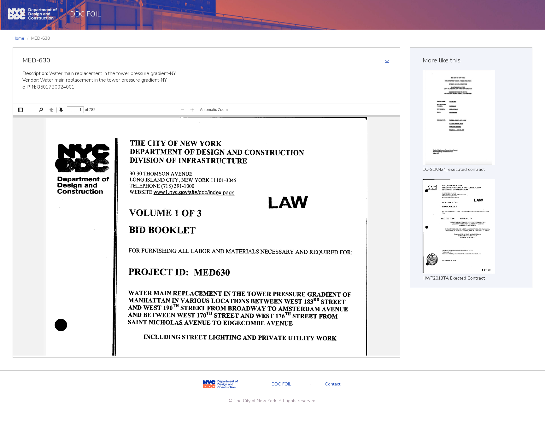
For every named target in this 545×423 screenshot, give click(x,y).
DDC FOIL (85, 14)
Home (18, 38)
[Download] (387, 61)
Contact (332, 384)
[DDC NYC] (220, 384)
